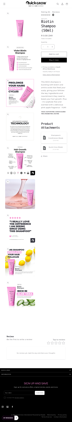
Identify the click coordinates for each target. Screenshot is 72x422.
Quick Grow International (24, 415)
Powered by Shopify (39, 415)
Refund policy (51, 415)
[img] (45, 15)
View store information (51, 75)
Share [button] (45, 156)
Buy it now (54, 60)
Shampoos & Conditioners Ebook (55, 136)
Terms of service (47, 417)
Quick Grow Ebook (56, 147)
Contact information (60, 417)
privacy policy (19, 397)
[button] (4, 4)
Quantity (44, 42)
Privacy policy (62, 415)
